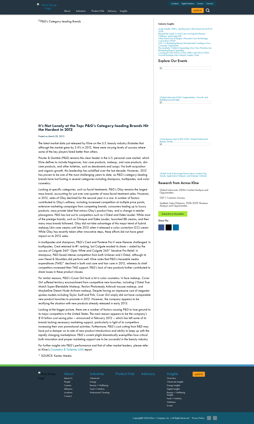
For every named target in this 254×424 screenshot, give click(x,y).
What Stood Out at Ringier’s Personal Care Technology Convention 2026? (183, 39)
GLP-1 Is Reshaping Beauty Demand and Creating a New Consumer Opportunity (184, 44)
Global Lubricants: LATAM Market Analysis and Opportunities (184, 191)
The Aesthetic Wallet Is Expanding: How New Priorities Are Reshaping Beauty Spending (185, 49)
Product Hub (125, 373)
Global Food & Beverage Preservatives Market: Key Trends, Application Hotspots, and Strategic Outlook (183, 174)
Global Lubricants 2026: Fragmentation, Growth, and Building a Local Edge (184, 98)
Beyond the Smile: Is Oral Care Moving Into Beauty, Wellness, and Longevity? (182, 34)
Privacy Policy (198, 417)
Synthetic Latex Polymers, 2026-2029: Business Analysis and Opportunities (184, 204)
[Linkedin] (209, 418)
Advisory (148, 373)
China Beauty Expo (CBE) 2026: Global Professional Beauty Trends (184, 140)
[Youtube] (215, 418)
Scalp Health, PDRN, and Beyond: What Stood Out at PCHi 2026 (185, 30)
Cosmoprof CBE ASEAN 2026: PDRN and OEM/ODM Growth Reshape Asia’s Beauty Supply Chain (183, 54)
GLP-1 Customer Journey (172, 197)
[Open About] (72, 11)
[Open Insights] (129, 11)
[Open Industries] (87, 11)
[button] (161, 227)
